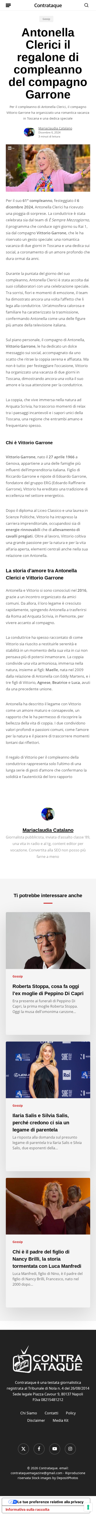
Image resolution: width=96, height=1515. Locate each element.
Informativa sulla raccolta (27, 1509)
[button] (8, 5)
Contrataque (48, 5)
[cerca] (85, 5)
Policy (71, 1413)
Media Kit (61, 1420)
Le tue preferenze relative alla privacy (50, 1502)
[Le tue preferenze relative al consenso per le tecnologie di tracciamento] (88, 1507)
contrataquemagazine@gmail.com (36, 1473)
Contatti (51, 1413)
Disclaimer (36, 1420)
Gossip (46, 19)
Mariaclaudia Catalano (55, 128)
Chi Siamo (28, 1413)
